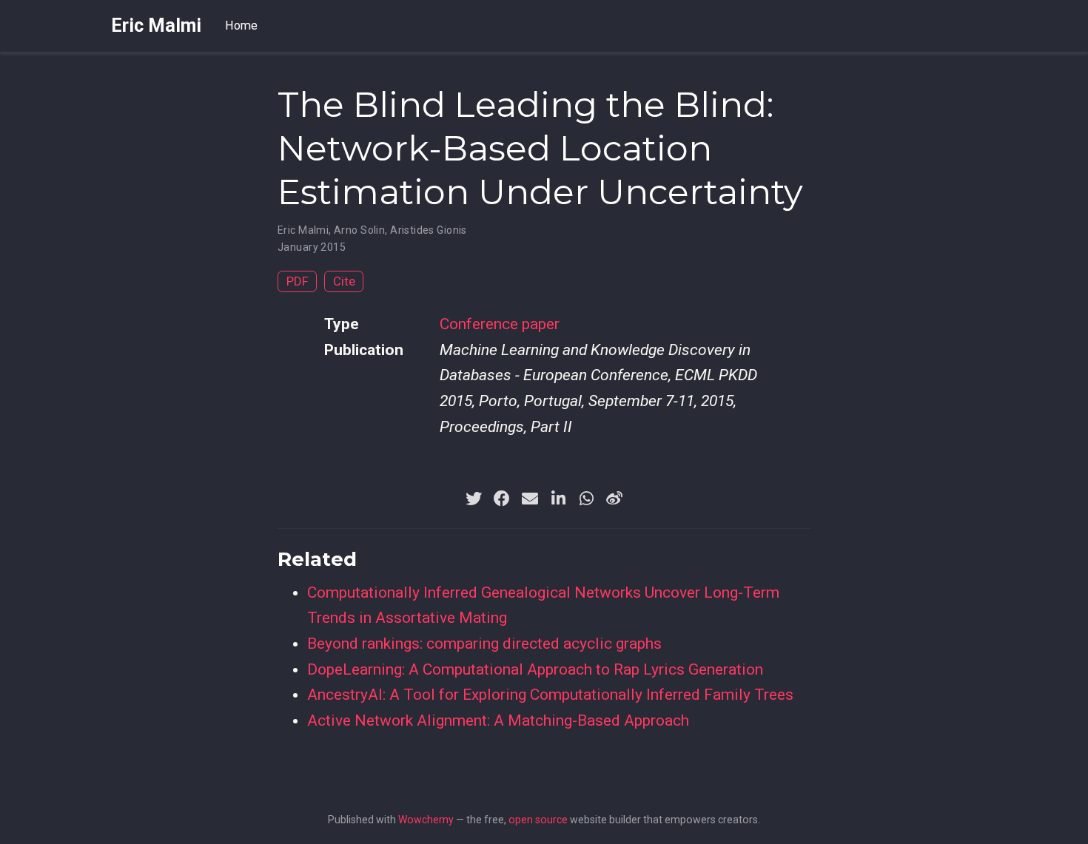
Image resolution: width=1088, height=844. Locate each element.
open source (538, 820)
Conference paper (500, 324)
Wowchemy (426, 820)
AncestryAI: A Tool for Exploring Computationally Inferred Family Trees (550, 694)
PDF (297, 281)
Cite (344, 281)
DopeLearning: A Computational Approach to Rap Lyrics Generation (535, 669)
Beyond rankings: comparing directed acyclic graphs (484, 643)
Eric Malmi (156, 25)
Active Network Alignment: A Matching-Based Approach (498, 720)
